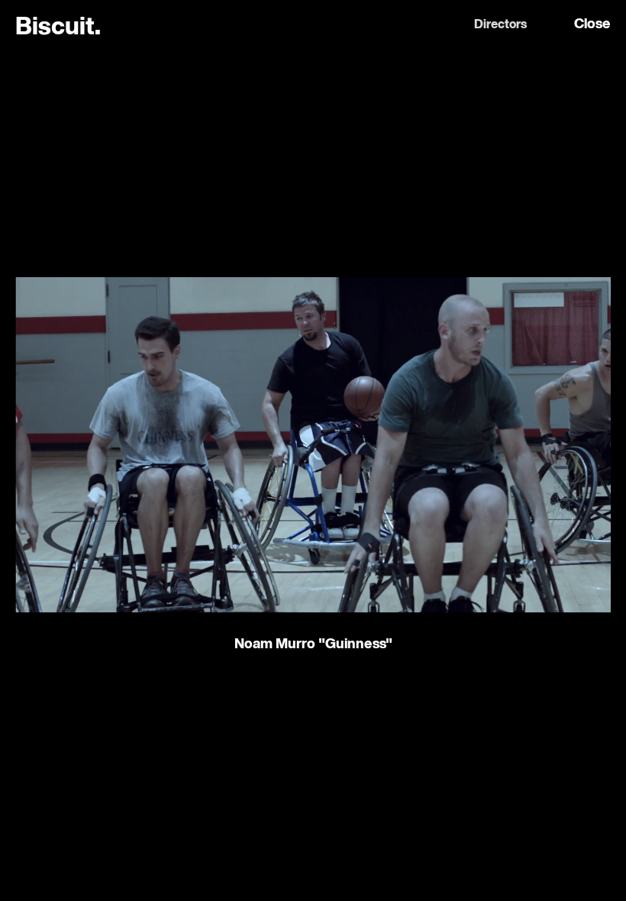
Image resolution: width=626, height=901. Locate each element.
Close (592, 24)
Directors (500, 25)
